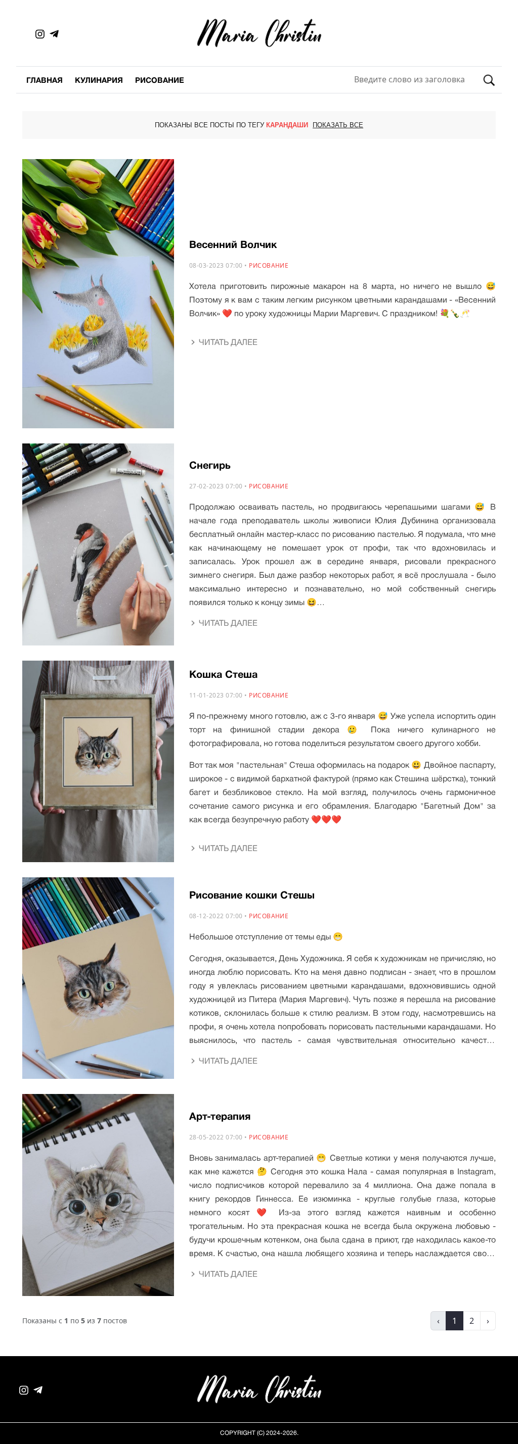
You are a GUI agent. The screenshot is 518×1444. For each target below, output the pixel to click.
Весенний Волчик (233, 245)
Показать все (338, 125)
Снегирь (210, 466)
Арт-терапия (219, 1117)
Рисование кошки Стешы (252, 896)
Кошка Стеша (223, 675)
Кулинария (99, 80)
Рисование (159, 80)
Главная (44, 80)
